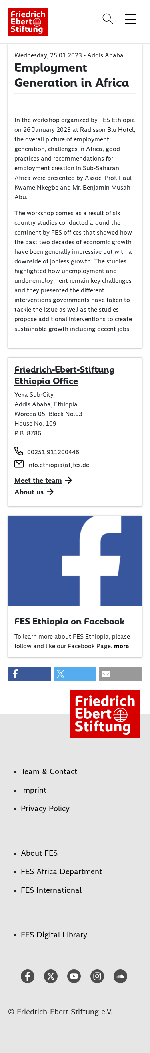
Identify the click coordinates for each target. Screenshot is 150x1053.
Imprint (33, 790)
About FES (39, 853)
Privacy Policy (45, 808)
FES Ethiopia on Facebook (69, 621)
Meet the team (38, 480)
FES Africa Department (61, 871)
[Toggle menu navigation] (130, 19)
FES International (51, 890)
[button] (29, 674)
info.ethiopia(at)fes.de (58, 465)
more (121, 646)
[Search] (109, 19)
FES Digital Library (54, 934)
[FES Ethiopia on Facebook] (75, 560)
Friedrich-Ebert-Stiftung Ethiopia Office (64, 375)
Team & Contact (49, 771)
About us (29, 492)
